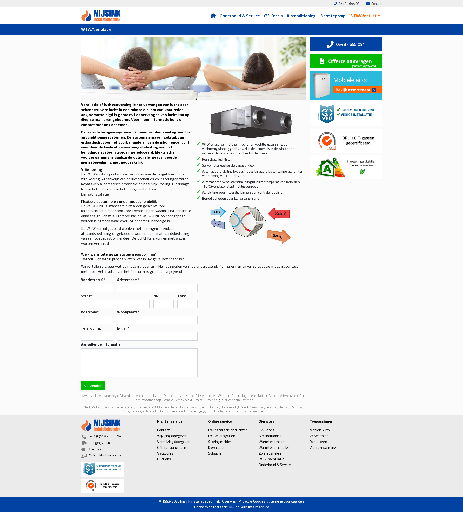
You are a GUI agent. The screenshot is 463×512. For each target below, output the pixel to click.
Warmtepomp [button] (333, 16)
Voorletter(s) (93, 279)
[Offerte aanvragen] (346, 61)
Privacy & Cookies (252, 501)
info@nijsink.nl (100, 442)
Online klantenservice (105, 455)
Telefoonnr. (91, 328)
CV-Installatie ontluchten (228, 430)
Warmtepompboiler (274, 447)
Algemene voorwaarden (285, 501)
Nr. (156, 296)
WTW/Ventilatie (364, 16)
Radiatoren (318, 441)
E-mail (123, 328)
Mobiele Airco (320, 430)
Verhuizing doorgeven (173, 441)
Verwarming (319, 436)
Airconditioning (301, 16)
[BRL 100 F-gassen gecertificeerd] (117, 486)
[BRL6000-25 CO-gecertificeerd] (117, 469)
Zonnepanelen (270, 453)
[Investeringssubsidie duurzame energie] (346, 167)
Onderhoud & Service (239, 16)
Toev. (182, 296)
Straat (87, 296)
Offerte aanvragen (171, 447)
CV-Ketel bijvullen (221, 436)
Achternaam (128, 279)
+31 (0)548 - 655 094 (105, 436)
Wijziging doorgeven (172, 436)
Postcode (90, 312)
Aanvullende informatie (101, 344)
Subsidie (214, 453)
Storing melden (220, 441)
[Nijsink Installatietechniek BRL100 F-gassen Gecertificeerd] (346, 141)
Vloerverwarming (323, 447)
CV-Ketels (273, 16)
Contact (163, 430)
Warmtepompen (272, 441)
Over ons (95, 448)
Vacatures (165, 453)
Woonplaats (128, 312)
